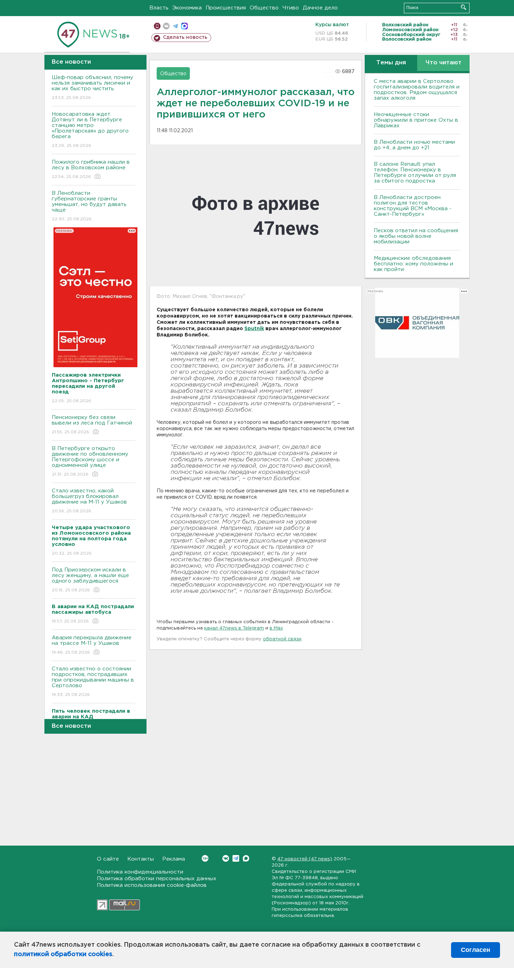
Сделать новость (185, 37)
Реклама (173, 859)
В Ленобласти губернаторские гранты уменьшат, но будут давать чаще (89, 206)
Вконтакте (225, 858)
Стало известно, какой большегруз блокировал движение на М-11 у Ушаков (89, 501)
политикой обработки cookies (63, 954)
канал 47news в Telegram (234, 628)
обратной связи (282, 639)
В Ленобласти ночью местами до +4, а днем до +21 (414, 145)
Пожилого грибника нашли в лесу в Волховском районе (91, 169)
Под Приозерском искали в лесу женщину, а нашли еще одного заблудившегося (90, 580)
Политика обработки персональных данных (156, 878)
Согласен (475, 949)
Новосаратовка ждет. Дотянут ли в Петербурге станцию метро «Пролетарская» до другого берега (90, 130)
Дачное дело (320, 8)
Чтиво (291, 8)
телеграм (175, 26)
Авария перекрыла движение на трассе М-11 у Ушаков (91, 644)
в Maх (276, 628)
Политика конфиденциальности (140, 872)
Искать (463, 7)
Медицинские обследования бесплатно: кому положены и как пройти (413, 264)
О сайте (108, 859)
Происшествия (226, 8)
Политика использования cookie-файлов (152, 885)
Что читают (444, 62)
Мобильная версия (157, 26)
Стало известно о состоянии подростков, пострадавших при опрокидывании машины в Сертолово (93, 682)
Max (246, 858)
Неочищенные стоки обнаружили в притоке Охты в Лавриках (416, 120)
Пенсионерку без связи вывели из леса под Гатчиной (92, 424)
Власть (159, 8)
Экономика (187, 8)
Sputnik (254, 329)
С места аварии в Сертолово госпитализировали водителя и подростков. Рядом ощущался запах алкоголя (416, 89)
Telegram (236, 858)
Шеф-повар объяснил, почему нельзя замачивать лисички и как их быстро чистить (92, 87)
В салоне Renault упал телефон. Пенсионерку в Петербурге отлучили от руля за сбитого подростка (415, 172)
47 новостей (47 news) (304, 859)
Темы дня (391, 62)
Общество (264, 8)
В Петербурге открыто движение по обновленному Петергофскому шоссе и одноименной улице (90, 461)
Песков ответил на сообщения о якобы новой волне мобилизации (416, 236)
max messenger (184, 26)
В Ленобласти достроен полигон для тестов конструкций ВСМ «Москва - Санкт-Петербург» (412, 205)
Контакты (140, 859)
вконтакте (166, 26)
